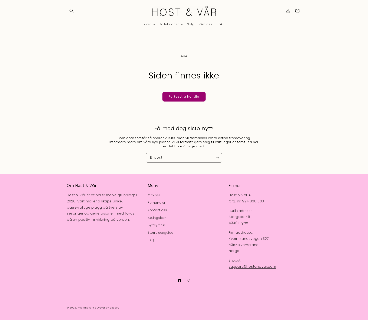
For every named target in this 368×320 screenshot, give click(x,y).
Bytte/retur (156, 225)
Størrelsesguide (160, 232)
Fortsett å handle (184, 96)
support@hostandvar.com (252, 266)
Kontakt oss (157, 210)
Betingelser (157, 218)
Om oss (154, 195)
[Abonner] (217, 158)
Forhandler (156, 203)
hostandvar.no (87, 307)
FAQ (151, 240)
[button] (71, 11)
